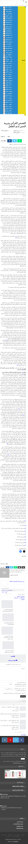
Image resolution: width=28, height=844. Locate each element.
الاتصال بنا (8, 836)
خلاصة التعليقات (19, 826)
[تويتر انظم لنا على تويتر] (16, 739)
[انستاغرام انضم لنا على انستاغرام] (4, 739)
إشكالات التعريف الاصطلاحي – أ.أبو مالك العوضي (19, 598)
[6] (19, 409)
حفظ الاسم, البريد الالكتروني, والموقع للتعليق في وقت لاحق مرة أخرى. (20, 684)
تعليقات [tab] (12, 656)
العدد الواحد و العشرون (2, 613)
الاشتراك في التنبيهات (14, 575)
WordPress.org (19, 828)
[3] (17, 365)
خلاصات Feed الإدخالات (18, 824)
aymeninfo (16, 841)
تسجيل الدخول (20, 821)
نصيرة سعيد (4, 805)
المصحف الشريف (15, 836)
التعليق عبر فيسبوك (12, 660)
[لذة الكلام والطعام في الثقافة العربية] (8, 617)
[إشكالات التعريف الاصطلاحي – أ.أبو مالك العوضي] (23, 708)
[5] (22, 374)
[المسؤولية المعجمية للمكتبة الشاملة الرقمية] (7, 604)
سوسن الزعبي (5, 794)
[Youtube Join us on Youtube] (10, 739)
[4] (22, 369)
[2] (5, 340)
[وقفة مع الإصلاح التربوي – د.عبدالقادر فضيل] (23, 722)
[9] (8, 455)
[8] (7, 444)
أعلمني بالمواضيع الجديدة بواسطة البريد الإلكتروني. (13, 693)
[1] (16, 237)
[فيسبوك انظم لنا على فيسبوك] (21, 739)
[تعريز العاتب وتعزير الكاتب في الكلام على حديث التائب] (7, 631)
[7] (22, 415)
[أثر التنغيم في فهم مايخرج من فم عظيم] (8, 645)
